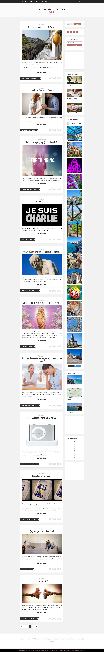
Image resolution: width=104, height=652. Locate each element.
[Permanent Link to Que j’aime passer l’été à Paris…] (41, 59)
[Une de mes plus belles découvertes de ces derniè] (74, 308)
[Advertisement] (75, 60)
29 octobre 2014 (25, 346)
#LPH (50, 1)
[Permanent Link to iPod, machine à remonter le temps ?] (41, 448)
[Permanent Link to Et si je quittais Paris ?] (74, 84)
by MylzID (30, 346)
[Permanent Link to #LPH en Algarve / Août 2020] (74, 410)
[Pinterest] (83, 1)
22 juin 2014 (24, 618)
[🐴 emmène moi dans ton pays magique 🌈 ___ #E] (74, 340)
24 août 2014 (24, 519)
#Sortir (26, 1)
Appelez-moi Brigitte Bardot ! (72, 112)
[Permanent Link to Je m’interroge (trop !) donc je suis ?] (41, 175)
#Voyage (46, 1)
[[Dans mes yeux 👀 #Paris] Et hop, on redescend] (74, 213)
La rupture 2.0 (42, 581)
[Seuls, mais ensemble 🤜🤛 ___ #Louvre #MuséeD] (74, 356)
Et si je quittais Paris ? (71, 85)
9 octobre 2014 (25, 464)
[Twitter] (79, 1)
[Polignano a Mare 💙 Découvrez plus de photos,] (74, 245)
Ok (84, 650)
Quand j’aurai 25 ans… (41, 476)
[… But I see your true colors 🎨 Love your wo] (74, 292)
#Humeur (21, 1)
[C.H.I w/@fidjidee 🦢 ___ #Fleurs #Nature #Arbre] (74, 324)
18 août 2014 (24, 569)
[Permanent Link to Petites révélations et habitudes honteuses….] (41, 275)
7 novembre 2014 (25, 290)
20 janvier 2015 (25, 189)
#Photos (35, 1)
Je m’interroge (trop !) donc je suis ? (41, 142)
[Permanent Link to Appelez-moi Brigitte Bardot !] (74, 111)
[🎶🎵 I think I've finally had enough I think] (74, 276)
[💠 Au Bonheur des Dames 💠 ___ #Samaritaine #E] (74, 133)
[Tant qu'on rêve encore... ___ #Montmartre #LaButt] (74, 165)
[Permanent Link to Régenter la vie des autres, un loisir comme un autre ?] (41, 389)
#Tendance (41, 1)
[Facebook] (77, 1)
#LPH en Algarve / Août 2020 (72, 412)
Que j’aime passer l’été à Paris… (41, 27)
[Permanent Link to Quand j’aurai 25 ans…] (41, 500)
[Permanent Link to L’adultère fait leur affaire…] (41, 114)
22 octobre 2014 (25, 405)
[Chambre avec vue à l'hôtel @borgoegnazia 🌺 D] (74, 229)
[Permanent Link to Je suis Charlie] (41, 225)
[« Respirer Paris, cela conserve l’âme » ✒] (74, 197)
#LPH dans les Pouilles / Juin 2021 (72, 385)
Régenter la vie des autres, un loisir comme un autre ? (42, 360)
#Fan (31, 1)
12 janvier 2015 (24, 239)
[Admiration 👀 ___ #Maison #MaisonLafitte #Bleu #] (74, 149)
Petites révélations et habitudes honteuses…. (42, 251)
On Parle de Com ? (39, 228)
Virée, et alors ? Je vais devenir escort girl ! (42, 302)
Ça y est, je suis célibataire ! (42, 531)
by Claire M (30, 239)
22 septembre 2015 (25, 78)
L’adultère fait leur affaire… (41, 90)
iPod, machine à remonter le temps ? (42, 417)
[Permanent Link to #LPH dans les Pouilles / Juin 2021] (74, 383)
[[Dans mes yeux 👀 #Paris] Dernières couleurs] (74, 181)
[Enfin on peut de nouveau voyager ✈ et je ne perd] (74, 261)
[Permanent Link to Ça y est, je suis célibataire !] (41, 553)
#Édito (39, 25)
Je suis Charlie (41, 201)
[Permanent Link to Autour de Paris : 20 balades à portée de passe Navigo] (74, 396)
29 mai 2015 (24, 130)
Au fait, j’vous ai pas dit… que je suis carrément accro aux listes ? (73, 99)
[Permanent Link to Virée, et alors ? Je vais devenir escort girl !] (41, 329)
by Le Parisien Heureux (33, 78)
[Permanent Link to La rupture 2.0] (41, 602)
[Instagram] (81, 1)
